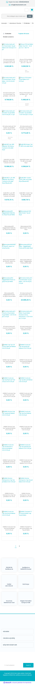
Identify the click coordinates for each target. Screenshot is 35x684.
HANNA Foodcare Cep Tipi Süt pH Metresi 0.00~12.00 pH (9, 528)
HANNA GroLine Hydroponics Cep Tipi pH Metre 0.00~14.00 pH (9, 495)
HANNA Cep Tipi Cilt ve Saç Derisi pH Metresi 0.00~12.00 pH (9, 361)
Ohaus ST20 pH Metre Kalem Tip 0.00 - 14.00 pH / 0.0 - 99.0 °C (25, 61)
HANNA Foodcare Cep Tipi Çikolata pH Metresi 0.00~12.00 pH (26, 461)
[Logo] (11, 10)
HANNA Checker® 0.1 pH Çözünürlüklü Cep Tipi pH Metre (26, 528)
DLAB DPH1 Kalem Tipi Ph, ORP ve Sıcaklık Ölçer (26, 161)
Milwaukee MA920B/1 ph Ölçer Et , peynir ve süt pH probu (9, 261)
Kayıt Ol (28, 665)
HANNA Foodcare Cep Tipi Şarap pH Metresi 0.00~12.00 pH (26, 361)
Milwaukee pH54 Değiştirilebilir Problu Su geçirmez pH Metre (9, 294)
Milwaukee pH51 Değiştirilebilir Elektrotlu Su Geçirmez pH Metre (9, 228)
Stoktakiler (8, 33)
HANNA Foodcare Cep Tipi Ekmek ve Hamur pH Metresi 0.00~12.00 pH (9, 461)
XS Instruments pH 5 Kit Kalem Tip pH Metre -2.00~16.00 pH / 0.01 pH (26, 127)
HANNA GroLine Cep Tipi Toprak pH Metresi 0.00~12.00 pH (9, 428)
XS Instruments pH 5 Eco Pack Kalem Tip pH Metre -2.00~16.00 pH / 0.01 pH (9, 94)
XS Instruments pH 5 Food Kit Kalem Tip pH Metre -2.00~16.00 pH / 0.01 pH (25, 294)
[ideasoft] (7, 683)
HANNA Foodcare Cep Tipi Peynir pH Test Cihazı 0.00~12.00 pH (9, 395)
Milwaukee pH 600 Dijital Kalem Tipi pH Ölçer (26, 228)
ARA (29, 16)
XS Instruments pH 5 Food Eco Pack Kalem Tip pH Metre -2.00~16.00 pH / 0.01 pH (9, 328)
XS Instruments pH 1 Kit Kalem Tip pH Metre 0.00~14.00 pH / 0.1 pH (9, 127)
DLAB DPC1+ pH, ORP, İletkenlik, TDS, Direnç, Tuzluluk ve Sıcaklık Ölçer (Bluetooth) (9, 194)
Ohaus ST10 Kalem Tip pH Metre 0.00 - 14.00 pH (25, 94)
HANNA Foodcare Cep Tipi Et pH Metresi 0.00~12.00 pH (26, 428)
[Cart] (32, 10)
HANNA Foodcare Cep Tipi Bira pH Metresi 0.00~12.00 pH (26, 395)
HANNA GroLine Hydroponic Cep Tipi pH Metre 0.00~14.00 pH (26, 495)
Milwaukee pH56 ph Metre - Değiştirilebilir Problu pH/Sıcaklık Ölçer (26, 261)
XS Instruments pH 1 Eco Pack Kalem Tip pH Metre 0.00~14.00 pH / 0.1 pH (9, 61)
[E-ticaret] (17, 683)
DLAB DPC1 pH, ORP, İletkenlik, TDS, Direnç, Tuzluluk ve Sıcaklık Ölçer (9, 161)
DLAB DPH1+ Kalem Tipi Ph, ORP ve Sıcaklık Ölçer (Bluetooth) (25, 194)
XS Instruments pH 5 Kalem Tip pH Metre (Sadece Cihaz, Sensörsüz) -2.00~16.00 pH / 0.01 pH (26, 328)
